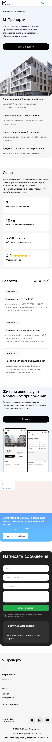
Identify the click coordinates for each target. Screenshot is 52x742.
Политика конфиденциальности (26, 733)
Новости (6, 693)
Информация (8, 697)
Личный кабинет (26, 46)
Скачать (26, 419)
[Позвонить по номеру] (42, 3)
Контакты (6, 679)
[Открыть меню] (48, 3)
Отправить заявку (26, 608)
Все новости (40, 281)
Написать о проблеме (15, 536)
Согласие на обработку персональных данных (26, 737)
